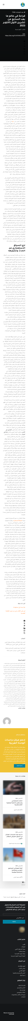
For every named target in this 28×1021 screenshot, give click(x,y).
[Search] (10, 4)
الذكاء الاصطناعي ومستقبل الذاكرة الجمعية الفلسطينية (14, 803)
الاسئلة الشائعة (22, 985)
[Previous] (24, 882)
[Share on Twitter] (24, 44)
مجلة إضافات (22, 951)
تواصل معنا (22, 990)
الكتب (23, 944)
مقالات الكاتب (21, 708)
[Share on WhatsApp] (24, 52)
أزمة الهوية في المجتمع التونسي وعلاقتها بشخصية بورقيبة (15, 870)
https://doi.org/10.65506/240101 (15, 35)
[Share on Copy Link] (24, 54)
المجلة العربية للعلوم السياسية (18, 956)
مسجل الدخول (14, 897)
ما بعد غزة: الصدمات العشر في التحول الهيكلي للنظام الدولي (14, 836)
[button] (3, 4)
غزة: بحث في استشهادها (19, 607)
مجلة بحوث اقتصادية (20, 954)
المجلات (23, 947)
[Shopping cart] (8, 4)
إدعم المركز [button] (19, 765)
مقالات (20, 784)
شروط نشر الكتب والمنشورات (18, 995)
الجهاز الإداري (22, 971)
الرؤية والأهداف (21, 966)
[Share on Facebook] (24, 42)
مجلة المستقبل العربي (20, 949)
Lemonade (11, 1014)
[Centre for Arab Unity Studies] (22, 4)
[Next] (23, 882)
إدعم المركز (22, 975)
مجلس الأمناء (22, 968)
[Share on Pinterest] (24, 47)
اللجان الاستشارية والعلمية (19, 973)
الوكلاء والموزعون (21, 992)
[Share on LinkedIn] (24, 49)
